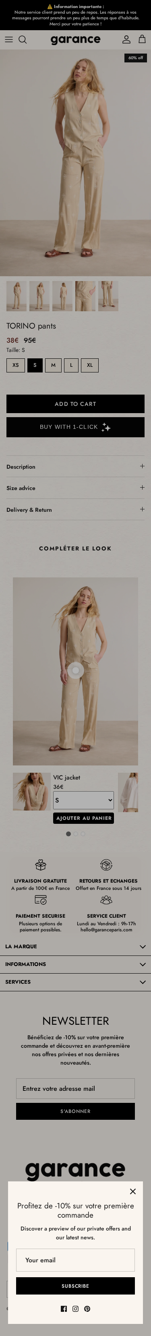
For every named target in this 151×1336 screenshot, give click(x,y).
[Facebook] (64, 1309)
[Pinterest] (87, 1309)
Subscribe (76, 1286)
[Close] (133, 1191)
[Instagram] (75, 1309)
